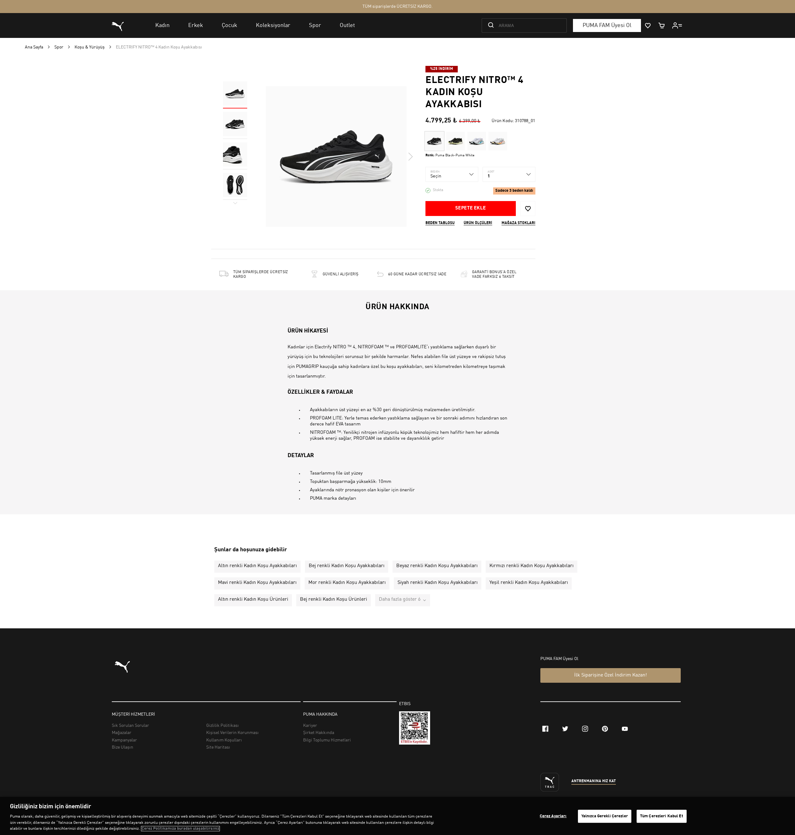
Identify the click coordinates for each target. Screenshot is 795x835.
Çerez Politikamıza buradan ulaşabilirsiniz (180, 829)
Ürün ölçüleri (478, 223)
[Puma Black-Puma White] (434, 141)
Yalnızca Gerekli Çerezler (604, 816)
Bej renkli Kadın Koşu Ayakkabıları (346, 565)
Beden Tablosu (440, 223)
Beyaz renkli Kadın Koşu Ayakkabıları (437, 565)
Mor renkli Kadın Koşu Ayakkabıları (347, 582)
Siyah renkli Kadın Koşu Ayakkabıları (438, 582)
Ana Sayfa (34, 47)
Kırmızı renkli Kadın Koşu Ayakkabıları (531, 565)
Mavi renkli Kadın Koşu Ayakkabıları (257, 582)
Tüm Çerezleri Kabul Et (661, 816)
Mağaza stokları (518, 223)
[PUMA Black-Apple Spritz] (456, 141)
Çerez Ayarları (553, 816)
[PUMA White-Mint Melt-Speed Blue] (477, 141)
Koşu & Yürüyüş (90, 47)
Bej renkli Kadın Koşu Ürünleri (333, 599)
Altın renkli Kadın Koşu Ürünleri (253, 599)
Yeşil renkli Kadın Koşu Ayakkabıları (528, 582)
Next (410, 156)
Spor (58, 47)
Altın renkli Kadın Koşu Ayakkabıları (257, 565)
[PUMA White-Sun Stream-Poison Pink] (498, 141)
